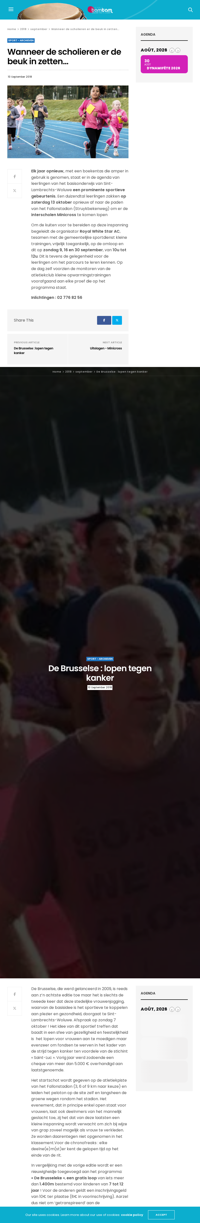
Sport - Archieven (21, 40)
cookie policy (132, 1215)
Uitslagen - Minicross (106, 348)
